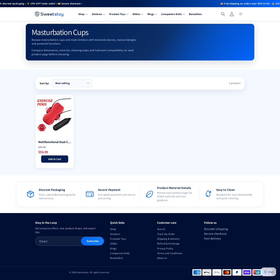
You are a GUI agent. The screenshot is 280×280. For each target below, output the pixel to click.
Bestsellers (116, 258)
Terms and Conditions (169, 253)
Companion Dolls (120, 253)
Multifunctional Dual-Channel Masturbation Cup (54, 142)
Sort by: (44, 83)
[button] (82, 14)
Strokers (115, 234)
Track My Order (166, 234)
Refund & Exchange (168, 243)
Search (161, 229)
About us (162, 258)
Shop (113, 229)
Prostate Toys (118, 238)
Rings (113, 248)
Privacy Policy (165, 248)
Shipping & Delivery (168, 238)
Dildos (113, 243)
